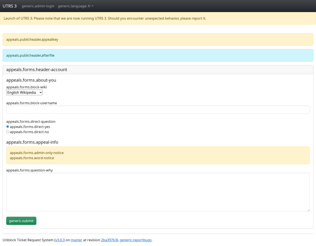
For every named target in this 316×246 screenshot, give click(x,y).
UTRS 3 (10, 6)
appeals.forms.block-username (31, 103)
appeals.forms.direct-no (29, 131)
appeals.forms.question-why (29, 170)
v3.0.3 (60, 240)
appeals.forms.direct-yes (30, 126)
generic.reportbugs (136, 240)
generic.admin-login (38, 6)
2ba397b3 (109, 240)
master (76, 240)
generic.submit (21, 220)
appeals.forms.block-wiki (26, 87)
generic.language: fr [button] (74, 6)
